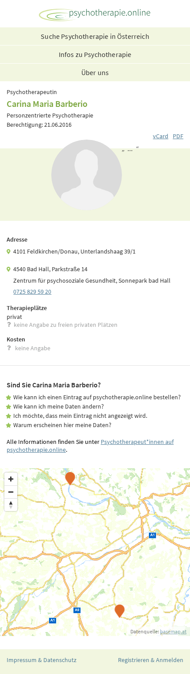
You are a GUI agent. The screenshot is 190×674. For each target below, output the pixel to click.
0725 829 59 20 (32, 291)
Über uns (95, 72)
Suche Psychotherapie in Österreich (95, 36)
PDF (178, 136)
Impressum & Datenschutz (41, 660)
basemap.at (173, 631)
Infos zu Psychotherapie (95, 54)
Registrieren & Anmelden (150, 660)
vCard (160, 136)
